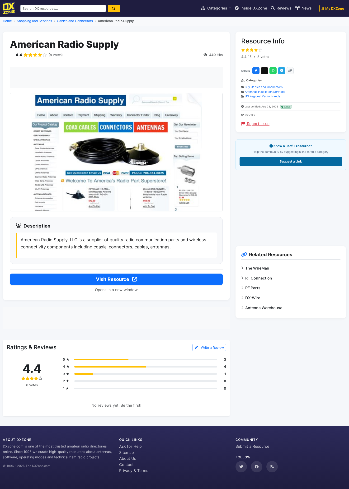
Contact (126, 464)
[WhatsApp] (273, 70)
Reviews (284, 8)
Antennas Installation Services (265, 91)
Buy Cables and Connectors (264, 87)
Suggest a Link (291, 161)
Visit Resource (113, 279)
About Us (127, 458)
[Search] (114, 8)
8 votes (263, 57)
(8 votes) (56, 55)
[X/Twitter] (264, 70)
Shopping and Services (34, 21)
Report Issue (257, 123)
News (306, 8)
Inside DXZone (253, 8)
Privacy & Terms (133, 470)
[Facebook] (255, 70)
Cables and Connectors (75, 21)
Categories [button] (217, 8)
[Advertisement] (116, 77)
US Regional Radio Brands (262, 96)
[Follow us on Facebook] (256, 466)
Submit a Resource (252, 446)
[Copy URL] (290, 70)
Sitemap (126, 452)
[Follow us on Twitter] (241, 466)
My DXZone (334, 8)
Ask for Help (130, 446)
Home (7, 21)
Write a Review (212, 347)
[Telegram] (281, 70)
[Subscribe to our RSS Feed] (272, 466)
